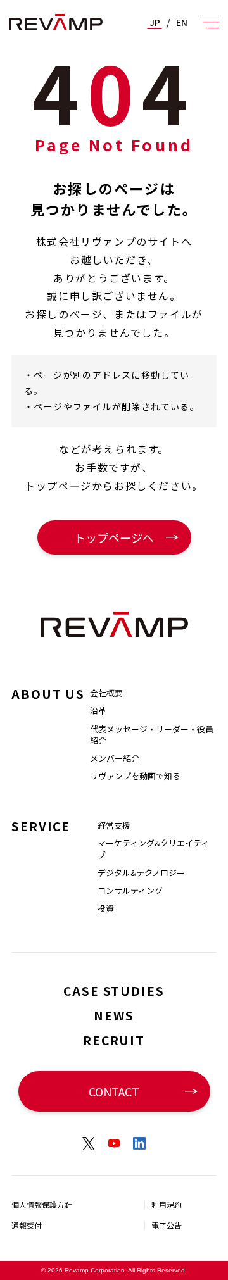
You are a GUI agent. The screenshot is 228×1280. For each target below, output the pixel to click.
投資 (106, 908)
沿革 (98, 711)
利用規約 (166, 1204)
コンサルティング (130, 890)
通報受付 (26, 1225)
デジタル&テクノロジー (141, 873)
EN (181, 22)
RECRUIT (114, 1039)
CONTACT (114, 1091)
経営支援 (114, 825)
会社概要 (106, 693)
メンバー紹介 (114, 758)
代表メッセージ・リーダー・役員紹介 (151, 734)
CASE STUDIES (114, 990)
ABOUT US (48, 693)
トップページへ (114, 537)
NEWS (114, 1015)
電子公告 (166, 1225)
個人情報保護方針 (41, 1204)
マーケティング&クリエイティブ (153, 848)
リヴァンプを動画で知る (135, 776)
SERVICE (40, 825)
